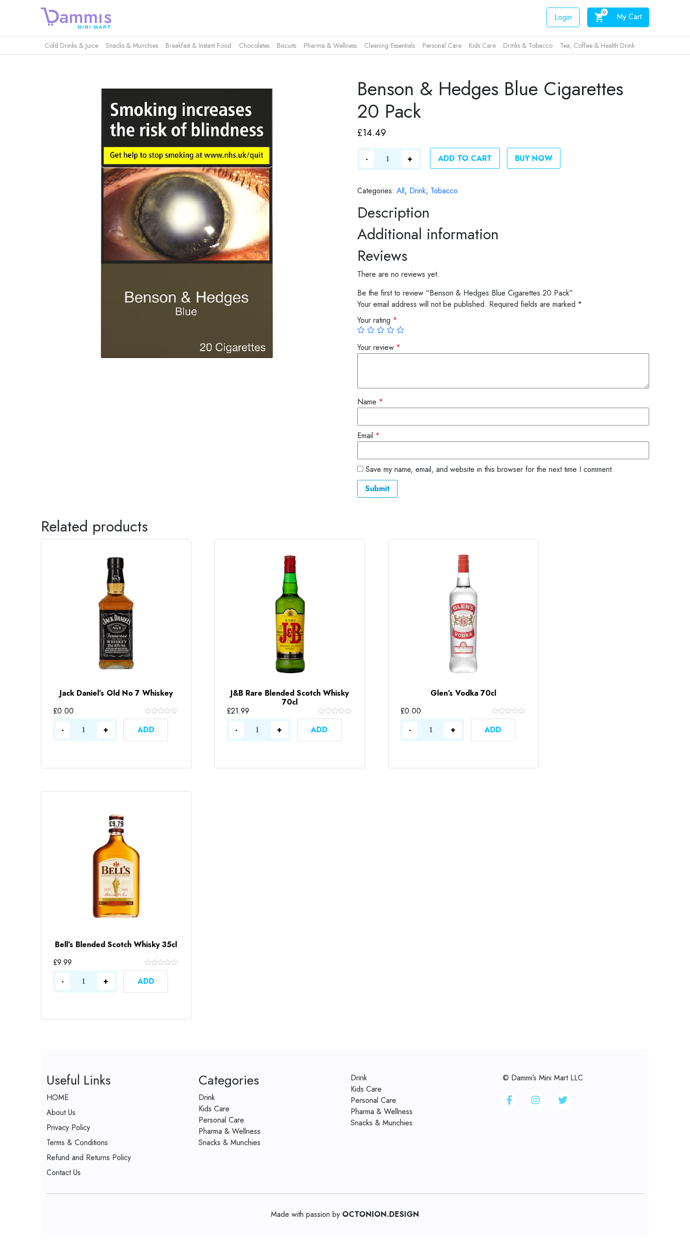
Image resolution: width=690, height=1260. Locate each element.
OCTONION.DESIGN (380, 1214)
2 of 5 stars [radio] (371, 330)
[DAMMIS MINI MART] (76, 17)
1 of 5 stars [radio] (361, 330)
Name (370, 401)
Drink (417, 190)
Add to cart (465, 158)
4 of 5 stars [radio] (390, 330)
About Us (61, 1112)
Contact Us (63, 1172)
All (401, 190)
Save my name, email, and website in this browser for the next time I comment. (490, 469)
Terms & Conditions (77, 1142)
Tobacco (444, 190)
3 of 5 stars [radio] (380, 330)
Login (563, 17)
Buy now (533, 158)
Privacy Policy (68, 1127)
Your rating (377, 320)
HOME (57, 1097)
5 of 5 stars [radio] (400, 330)
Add (146, 729)
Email (368, 435)
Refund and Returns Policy (88, 1157)
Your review (378, 347)
